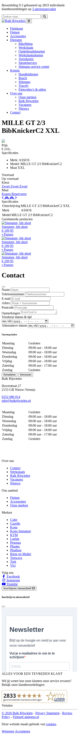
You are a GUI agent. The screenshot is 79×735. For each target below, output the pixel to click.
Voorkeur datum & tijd (17, 317)
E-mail (6, 298)
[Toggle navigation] (29, 21)
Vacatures (25, 105)
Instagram (13, 580)
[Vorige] (6, 198)
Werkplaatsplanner (31, 55)
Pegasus (15, 542)
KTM (14, 535)
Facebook (13, 576)
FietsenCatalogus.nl (26, 717)
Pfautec (15, 546)
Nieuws (24, 108)
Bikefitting (26, 44)
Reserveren (19, 194)
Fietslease (16, 28)
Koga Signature (20, 531)
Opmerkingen (11, 313)
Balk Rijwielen (29, 101)
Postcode (8, 307)
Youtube (12, 584)
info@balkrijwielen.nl (16, 400)
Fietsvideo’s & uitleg (32, 89)
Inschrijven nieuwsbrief (17, 588)
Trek (13, 561)
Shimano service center (34, 66)
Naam (6, 289)
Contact (15, 112)
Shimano (24, 82)
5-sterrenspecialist (44, 9)
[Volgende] (13, 198)
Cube (13, 519)
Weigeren (8, 731)
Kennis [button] (15, 70)
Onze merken (27, 97)
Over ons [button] (16, 93)
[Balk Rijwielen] (14, 21)
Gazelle (15, 523)
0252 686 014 (11, 397)
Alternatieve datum (14, 325)
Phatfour (15, 550)
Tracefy (24, 85)
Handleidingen (28, 74)
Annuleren (9, 374)
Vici (13, 565)
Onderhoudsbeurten (32, 51)
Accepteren (22, 731)
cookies (51, 724)
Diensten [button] (16, 40)
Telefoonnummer (13, 294)
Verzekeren (26, 59)
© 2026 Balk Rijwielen (17, 713)
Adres (6, 303)
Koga (13, 527)
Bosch (23, 78)
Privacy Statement (47, 713)
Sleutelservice (28, 63)
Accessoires (18, 36)
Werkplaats (26, 47)
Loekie (14, 539)
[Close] (3, 286)
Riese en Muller (20, 554)
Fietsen (15, 32)
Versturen (25, 374)
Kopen (7, 194)
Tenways (16, 558)
